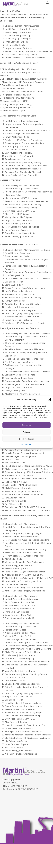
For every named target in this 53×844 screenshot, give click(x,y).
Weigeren (26, 432)
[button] (49, 399)
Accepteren (26, 425)
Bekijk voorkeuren (26, 439)
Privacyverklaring (26, 445)
